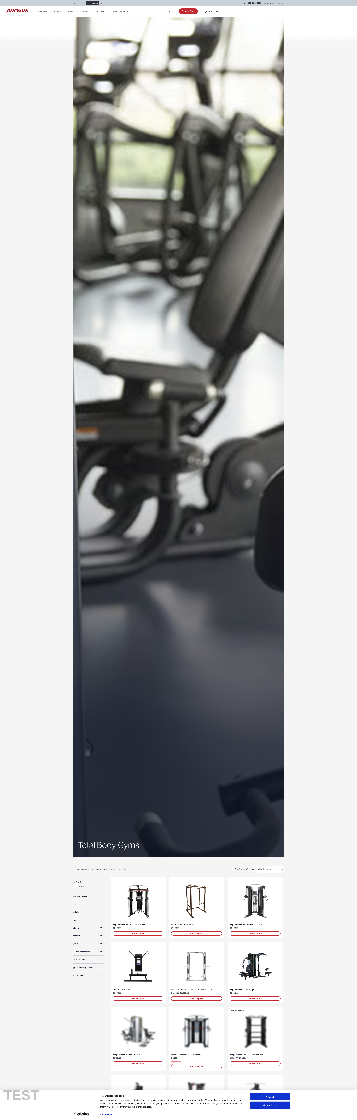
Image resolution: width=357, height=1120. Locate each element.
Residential (78, 3)
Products (85, 11)
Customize (268, 1105)
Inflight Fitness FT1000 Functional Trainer (247, 1054)
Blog (103, 3)
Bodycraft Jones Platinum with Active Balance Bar (192, 989)
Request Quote (188, 11)
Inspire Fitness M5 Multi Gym (242, 989)
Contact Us (269, 2)
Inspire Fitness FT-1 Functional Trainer (246, 924)
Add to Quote (138, 933)
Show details (106, 1114)
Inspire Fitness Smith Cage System (186, 1054)
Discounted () (83, 886)
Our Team (100, 11)
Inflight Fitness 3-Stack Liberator (126, 1054)
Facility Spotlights (120, 11)
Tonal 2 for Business (121, 989)
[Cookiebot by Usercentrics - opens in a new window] (81, 1114)
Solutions (42, 11)
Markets (57, 11)
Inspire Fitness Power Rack (183, 924)
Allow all (270, 1097)
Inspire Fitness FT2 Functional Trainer (129, 924)
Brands (71, 11)
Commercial (93, 3)
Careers (280, 2)
